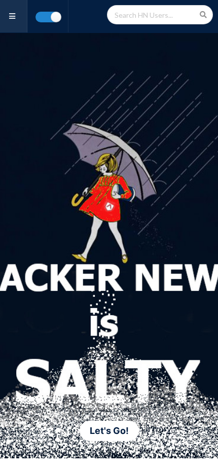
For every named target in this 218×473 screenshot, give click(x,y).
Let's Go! (109, 430)
